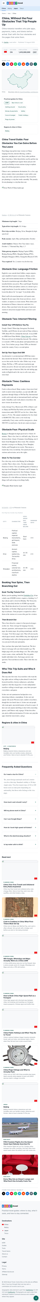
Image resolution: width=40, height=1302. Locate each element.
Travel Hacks (6, 1251)
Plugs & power (10, 119)
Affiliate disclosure (8, 1272)
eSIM (7, 103)
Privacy (4, 1266)
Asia (9, 13)
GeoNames (29, 1290)
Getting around (10, 107)
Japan (16, 8)
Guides (4, 1245)
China (4, 8)
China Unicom (26, 336)
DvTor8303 (5, 507)
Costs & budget (10, 115)
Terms (4, 1269)
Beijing (10, 8)
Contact (4, 1256)
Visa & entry (22, 107)
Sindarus (4, 215)
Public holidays (23, 115)
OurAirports (11, 1292)
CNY (35, 52)
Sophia (6, 42)
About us (5, 1254)
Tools (4, 1248)
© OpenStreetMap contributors (28, 92)
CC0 (10, 507)
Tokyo (22, 8)
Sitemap (4, 1274)
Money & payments (11, 111)
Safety (23, 111)
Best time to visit (17, 103)
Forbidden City (28, 595)
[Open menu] (4, 3)
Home (4, 13)
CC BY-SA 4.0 (12, 215)
